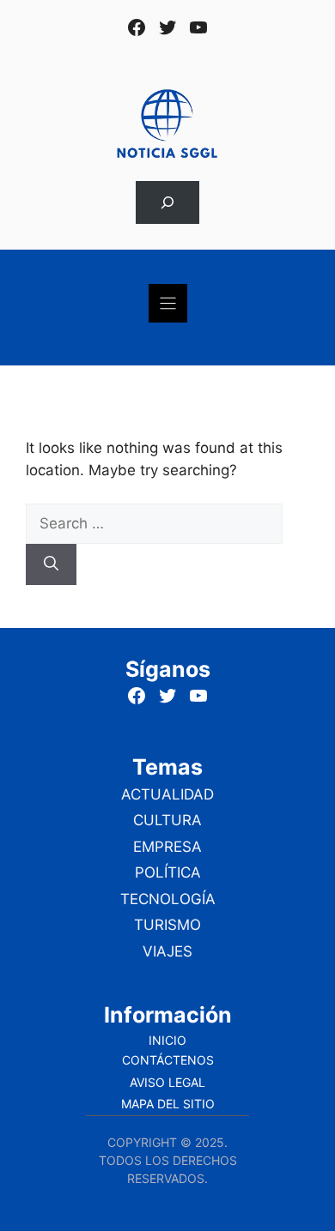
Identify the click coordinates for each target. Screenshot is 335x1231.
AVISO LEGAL (167, 1082)
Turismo (167, 924)
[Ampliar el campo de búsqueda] (167, 203)
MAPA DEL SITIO (168, 1103)
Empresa (167, 846)
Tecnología (168, 899)
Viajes (167, 951)
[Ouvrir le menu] (168, 303)
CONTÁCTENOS (168, 1060)
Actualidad (167, 794)
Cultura (167, 820)
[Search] (51, 564)
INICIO (167, 1040)
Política (168, 872)
